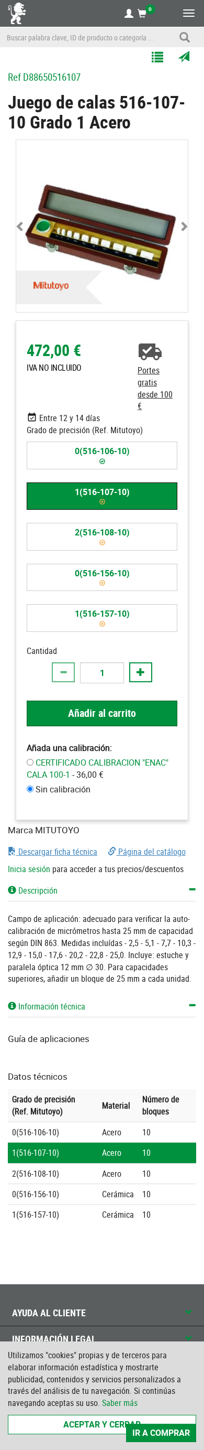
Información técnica (50, 1006)
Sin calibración (63, 789)
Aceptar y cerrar (102, 1424)
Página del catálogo (151, 851)
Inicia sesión (29, 869)
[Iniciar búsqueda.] (184, 37)
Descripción (37, 890)
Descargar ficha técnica (56, 851)
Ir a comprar (161, 1432)
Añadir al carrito (102, 713)
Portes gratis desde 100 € (155, 388)
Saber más (120, 1403)
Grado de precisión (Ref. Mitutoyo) (85, 430)
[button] (20, 226)
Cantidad (42, 651)
